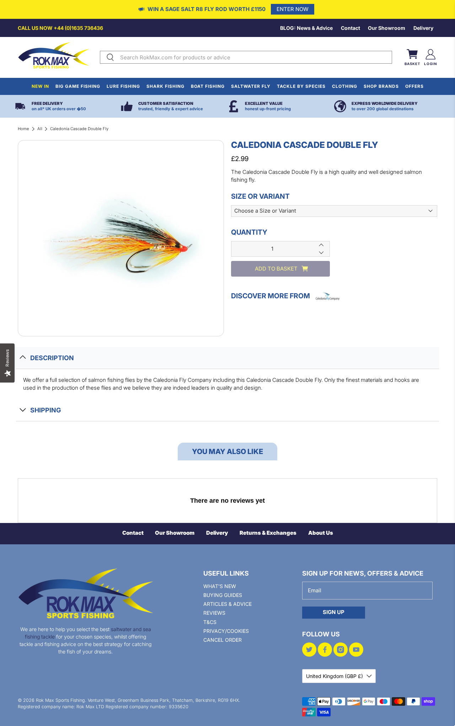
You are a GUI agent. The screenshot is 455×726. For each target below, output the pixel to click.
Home (23, 128)
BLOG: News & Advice (306, 28)
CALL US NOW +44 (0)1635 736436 (60, 28)
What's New (219, 586)
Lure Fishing (123, 86)
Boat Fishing (208, 86)
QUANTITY (249, 232)
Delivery (423, 28)
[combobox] (254, 57)
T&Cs (209, 622)
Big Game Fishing (77, 86)
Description (52, 358)
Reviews (214, 613)
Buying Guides (222, 595)
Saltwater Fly (251, 86)
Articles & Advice (227, 604)
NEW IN (40, 86)
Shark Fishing (165, 86)
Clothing (344, 86)
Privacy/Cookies (226, 631)
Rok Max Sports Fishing (60, 700)
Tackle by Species (301, 86)
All (39, 128)
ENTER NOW (293, 9)
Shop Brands (381, 86)
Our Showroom (386, 28)
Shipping (45, 410)
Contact (350, 28)
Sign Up (333, 612)
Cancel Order (222, 640)
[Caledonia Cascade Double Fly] (121, 238)
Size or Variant (260, 196)
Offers (414, 86)
